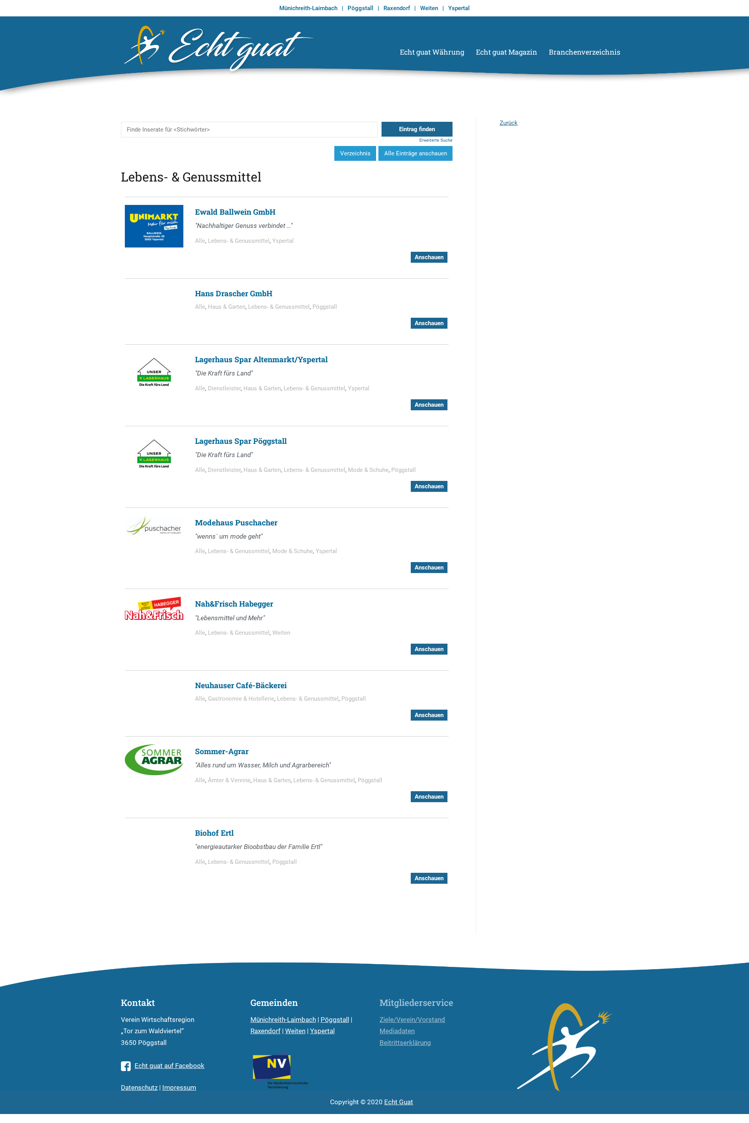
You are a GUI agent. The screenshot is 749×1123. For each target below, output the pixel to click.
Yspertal (459, 8)
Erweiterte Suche (436, 140)
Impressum (179, 1087)
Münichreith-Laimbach (308, 8)
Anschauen (429, 257)
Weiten (429, 8)
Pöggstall (360, 8)
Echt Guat (398, 1102)
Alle (200, 240)
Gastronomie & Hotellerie (241, 698)
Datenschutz (139, 1087)
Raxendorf (396, 8)
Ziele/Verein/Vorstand (412, 1019)
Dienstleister (224, 388)
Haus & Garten (226, 306)
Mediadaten (397, 1031)
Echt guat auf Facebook (169, 1066)
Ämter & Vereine (229, 780)
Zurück (509, 122)
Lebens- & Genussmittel (239, 240)
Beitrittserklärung (405, 1042)
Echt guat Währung (432, 52)
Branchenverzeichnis (584, 52)
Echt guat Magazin (506, 52)
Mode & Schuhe (368, 469)
